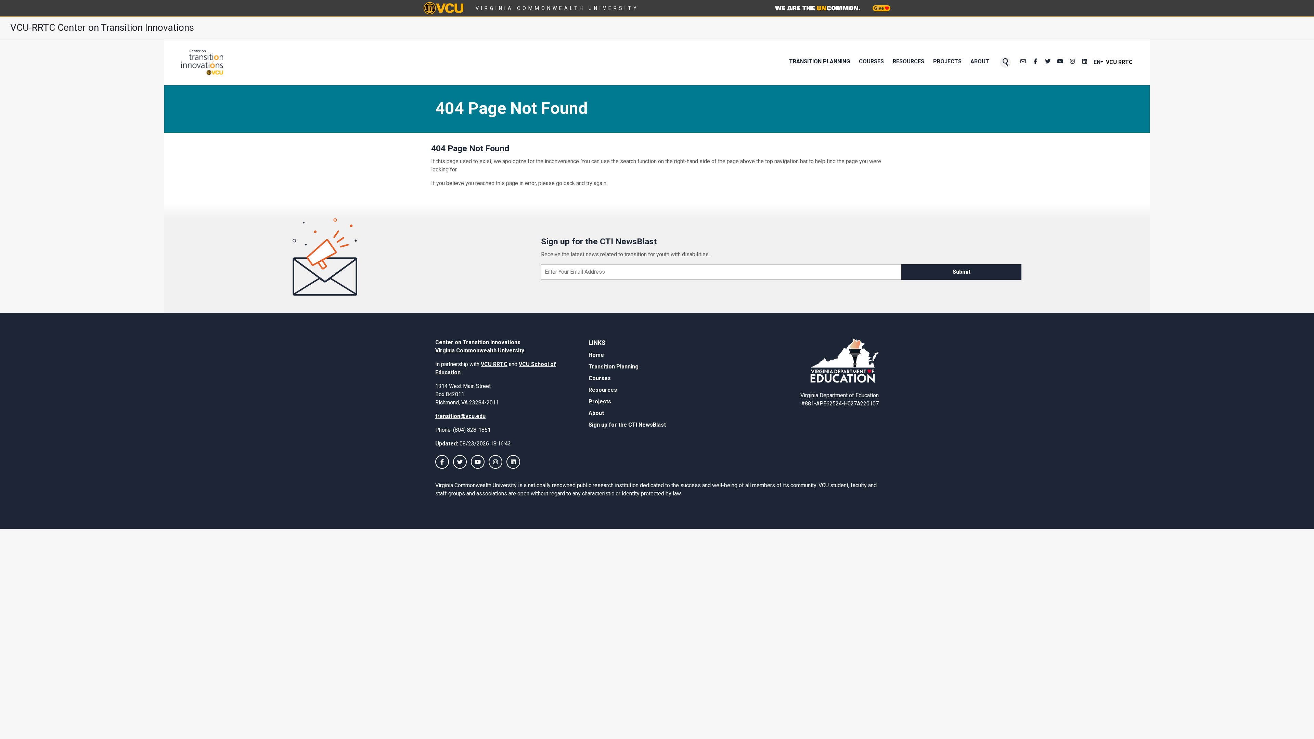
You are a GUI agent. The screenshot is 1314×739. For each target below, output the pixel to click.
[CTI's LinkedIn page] (1085, 62)
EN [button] (1097, 62)
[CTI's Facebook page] (1035, 62)
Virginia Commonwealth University (557, 8)
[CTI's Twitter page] (1048, 62)
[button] (1005, 62)
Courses (871, 61)
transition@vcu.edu (460, 416)
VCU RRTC (1119, 62)
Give (879, 8)
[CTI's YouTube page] (478, 462)
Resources (908, 61)
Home (596, 355)
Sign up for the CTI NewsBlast (627, 425)
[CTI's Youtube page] (1060, 62)
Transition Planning (819, 61)
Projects (947, 61)
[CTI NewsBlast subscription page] (1023, 62)
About (979, 61)
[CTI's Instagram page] (1072, 62)
